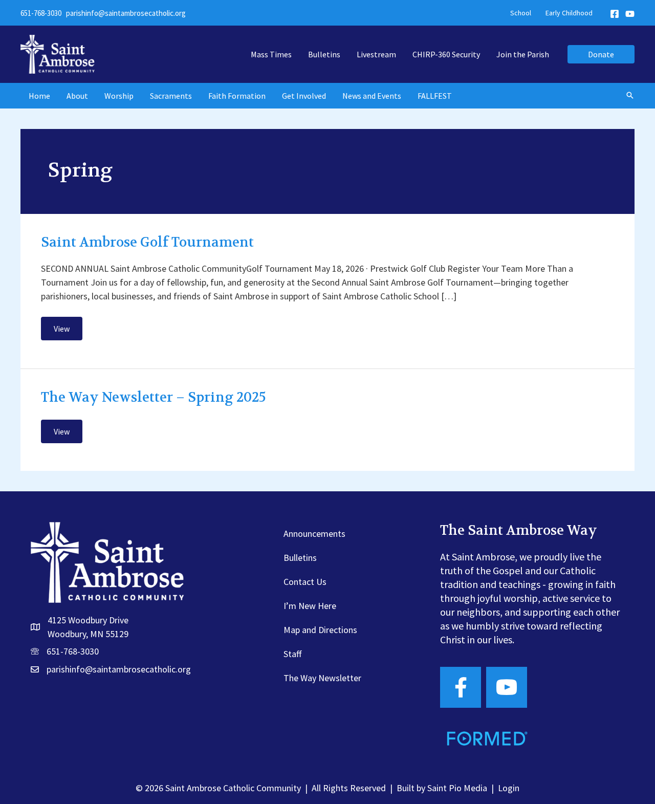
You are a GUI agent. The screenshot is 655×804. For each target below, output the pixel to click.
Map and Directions (320, 630)
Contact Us (304, 582)
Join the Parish (522, 54)
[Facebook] (614, 13)
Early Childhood (569, 12)
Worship (119, 96)
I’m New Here (309, 606)
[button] (601, 54)
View (67, 331)
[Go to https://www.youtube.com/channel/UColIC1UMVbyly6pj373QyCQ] (506, 687)
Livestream (376, 54)
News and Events (371, 96)
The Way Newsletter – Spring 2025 (153, 397)
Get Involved (304, 96)
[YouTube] (630, 13)
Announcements (314, 533)
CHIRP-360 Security (446, 54)
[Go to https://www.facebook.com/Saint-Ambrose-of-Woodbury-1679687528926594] (460, 687)
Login (508, 788)
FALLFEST (435, 96)
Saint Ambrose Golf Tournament (147, 242)
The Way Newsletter (322, 678)
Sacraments (171, 96)
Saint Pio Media (457, 788)
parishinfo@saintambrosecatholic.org (126, 13)
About (77, 96)
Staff (292, 654)
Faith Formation (237, 96)
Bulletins (324, 54)
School (520, 12)
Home (39, 96)
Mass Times (271, 54)
